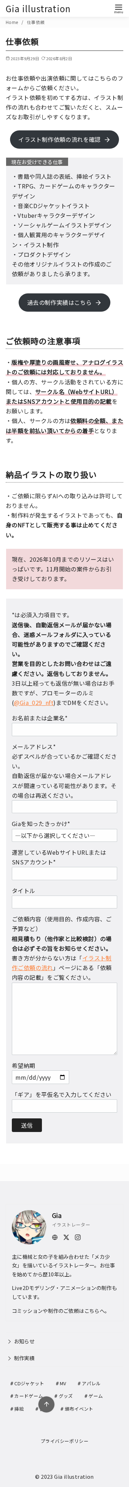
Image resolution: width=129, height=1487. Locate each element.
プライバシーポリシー (64, 1441)
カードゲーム (28, 1395)
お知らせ (24, 1341)
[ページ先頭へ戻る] (46, 1404)
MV (63, 1383)
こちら (92, 1310)
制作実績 (24, 1358)
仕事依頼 (36, 22)
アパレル (91, 1383)
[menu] (118, 8)
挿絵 (19, 1408)
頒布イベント (79, 1408)
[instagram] (77, 1236)
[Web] (55, 1236)
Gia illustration (38, 8)
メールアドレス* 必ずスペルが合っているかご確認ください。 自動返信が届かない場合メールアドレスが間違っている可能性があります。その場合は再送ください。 (64, 771)
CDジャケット (29, 1383)
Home (12, 22)
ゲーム (96, 1395)
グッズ (66, 1395)
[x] (66, 1236)
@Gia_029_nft (33, 702)
